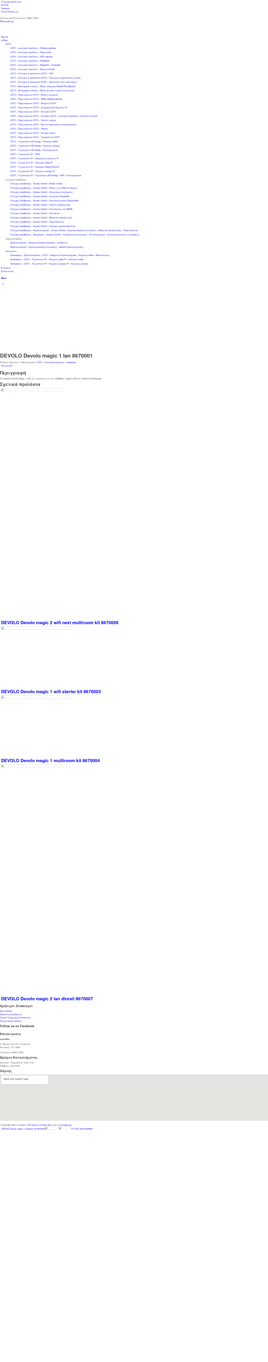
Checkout (5, 8)
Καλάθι (5, 4)
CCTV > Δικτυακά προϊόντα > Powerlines (56, 362)
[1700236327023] (23, 21)
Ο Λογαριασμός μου (11, 1)
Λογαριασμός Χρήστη (10, 1020)
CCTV (8, 44)
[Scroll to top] (1, 1360)
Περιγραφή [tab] (6, 365)
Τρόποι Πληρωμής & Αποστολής (15, 1017)
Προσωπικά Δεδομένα (11, 1014)
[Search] (2, 274)
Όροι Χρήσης (6, 1010)
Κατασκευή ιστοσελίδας (40, 1124)
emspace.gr (66, 1124)
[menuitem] (134, 1)
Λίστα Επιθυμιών (9, 11)
